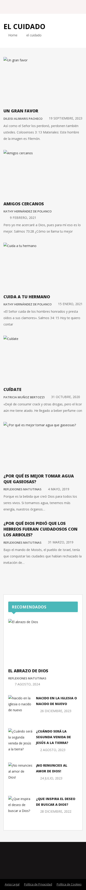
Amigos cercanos (23, 203)
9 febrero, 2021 (23, 217)
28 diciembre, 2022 (55, 811)
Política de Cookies (69, 884)
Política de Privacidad (38, 884)
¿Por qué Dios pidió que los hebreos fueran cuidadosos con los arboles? (40, 529)
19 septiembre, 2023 (65, 118)
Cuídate (12, 389)
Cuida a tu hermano (26, 296)
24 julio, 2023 (51, 778)
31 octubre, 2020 (65, 397)
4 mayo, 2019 (58, 489)
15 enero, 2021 (70, 304)
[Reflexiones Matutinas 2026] (29, 7)
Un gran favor (20, 111)
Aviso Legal (12, 884)
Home (12, 35)
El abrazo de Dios (28, 670)
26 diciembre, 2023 (55, 711)
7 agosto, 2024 (27, 684)
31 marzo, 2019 (60, 542)
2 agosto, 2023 (52, 750)
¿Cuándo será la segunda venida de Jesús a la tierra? (53, 737)
